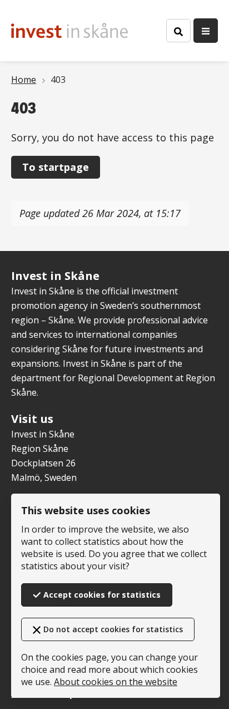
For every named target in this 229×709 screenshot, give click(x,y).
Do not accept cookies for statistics (113, 629)
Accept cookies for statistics (102, 594)
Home (23, 79)
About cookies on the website (115, 682)
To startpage (55, 167)
